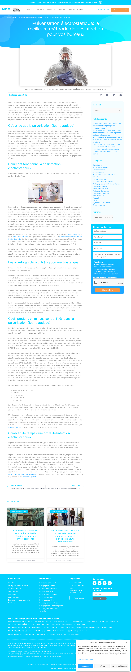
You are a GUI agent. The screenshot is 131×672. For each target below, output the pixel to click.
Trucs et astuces (99, 205)
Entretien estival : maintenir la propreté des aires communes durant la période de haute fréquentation (65, 536)
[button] (127, 642)
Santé (95, 200)
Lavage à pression (99, 179)
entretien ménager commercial (37, 643)
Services (29, 10)
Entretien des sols (99, 170)
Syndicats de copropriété (102, 203)
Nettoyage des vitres (100, 189)
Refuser (102, 666)
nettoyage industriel (39, 647)
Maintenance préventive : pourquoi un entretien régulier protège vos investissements (107, 125)
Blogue (14, 17)
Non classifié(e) (98, 196)
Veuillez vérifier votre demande (105, 277)
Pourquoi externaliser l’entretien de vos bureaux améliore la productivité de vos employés (107, 139)
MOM (9, 17)
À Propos (50, 10)
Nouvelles (96, 198)
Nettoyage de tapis (100, 186)
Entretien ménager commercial (104, 174)
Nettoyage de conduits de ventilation (106, 184)
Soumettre (107, 290)
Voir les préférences (119, 666)
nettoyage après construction (103, 182)
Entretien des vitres (100, 172)
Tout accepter (86, 666)
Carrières (61, 10)
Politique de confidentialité (85, 659)
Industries (40, 10)
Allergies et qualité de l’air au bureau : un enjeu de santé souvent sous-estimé (106, 151)
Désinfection (97, 165)
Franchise (71, 10)
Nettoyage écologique (101, 191)
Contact (80, 10)
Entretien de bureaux (100, 167)
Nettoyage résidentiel (101, 193)
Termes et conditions (56, 668)
